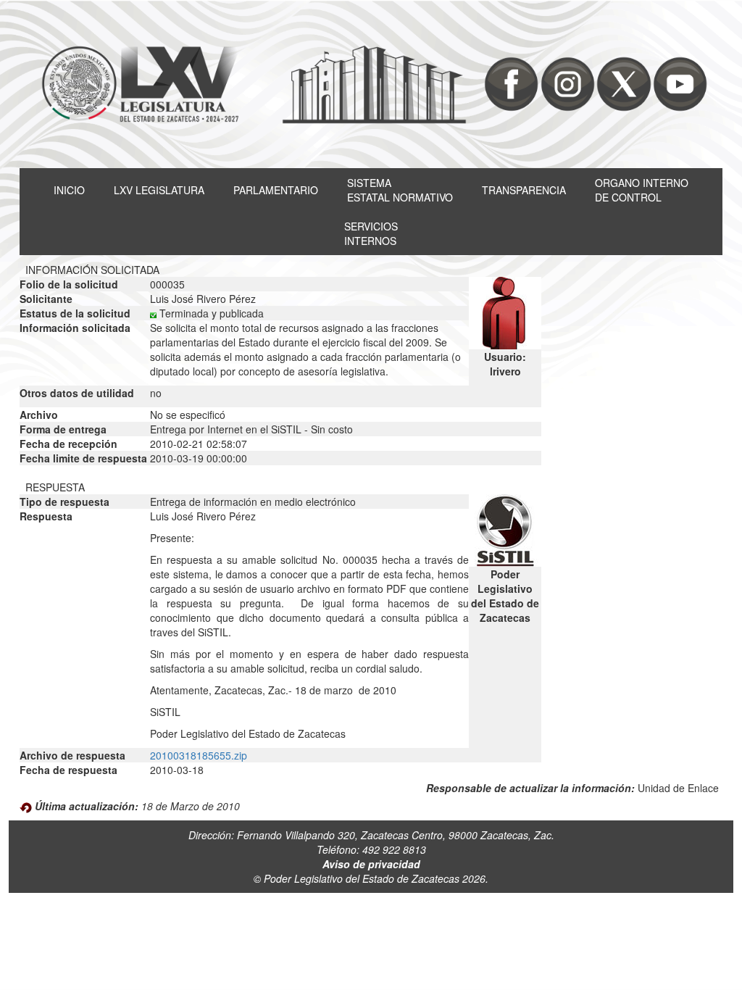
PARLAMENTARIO (275, 190)
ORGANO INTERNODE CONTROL (641, 189)
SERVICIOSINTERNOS (371, 233)
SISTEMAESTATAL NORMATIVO (400, 189)
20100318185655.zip (198, 755)
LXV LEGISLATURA (159, 190)
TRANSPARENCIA (524, 190)
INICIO (69, 190)
